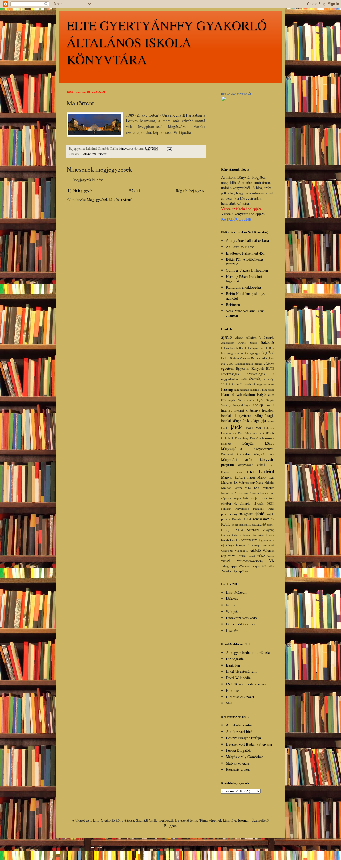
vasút (252, 556)
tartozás (236, 535)
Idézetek (232, 598)
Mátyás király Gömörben (244, 756)
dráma (258, 363)
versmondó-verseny (250, 561)
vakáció (255, 550)
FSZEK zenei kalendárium (246, 684)
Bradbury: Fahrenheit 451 (245, 253)
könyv (269, 443)
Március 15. (229, 482)
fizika (271, 390)
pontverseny (229, 514)
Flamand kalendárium (238, 394)
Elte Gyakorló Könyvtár (236, 93)
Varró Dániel (237, 556)
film (264, 390)
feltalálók (255, 390)
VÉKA (261, 556)
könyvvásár (245, 465)
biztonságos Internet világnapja (240, 353)
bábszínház (228, 348)
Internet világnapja (247, 410)
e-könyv (269, 363)
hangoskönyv (241, 405)
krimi (261, 464)
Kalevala (269, 428)
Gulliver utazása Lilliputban (247, 270)
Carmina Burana (250, 358)
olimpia (245, 503)
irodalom (268, 410)
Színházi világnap (260, 529)
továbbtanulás (230, 540)
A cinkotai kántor (239, 725)
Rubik (225, 524)
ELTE (270, 368)
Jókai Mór (253, 428)
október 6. (229, 503)
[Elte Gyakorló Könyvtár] (237, 156)
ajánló (226, 337)
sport (235, 524)
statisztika (245, 524)
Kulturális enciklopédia (243, 287)
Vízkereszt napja (249, 566)
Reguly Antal (241, 519)
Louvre (86, 154)
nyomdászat (267, 498)
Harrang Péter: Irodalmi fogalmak (244, 279)
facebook (250, 384)
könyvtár (243, 453)
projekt (270, 514)
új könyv (227, 545)
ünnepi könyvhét (263, 545)
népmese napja (231, 498)
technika (258, 535)
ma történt (99, 154)
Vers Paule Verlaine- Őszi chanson (245, 313)
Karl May (244, 433)
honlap (258, 404)
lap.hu (230, 605)
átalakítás (267, 342)
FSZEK (241, 400)
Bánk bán (233, 665)
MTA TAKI (253, 488)
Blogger (170, 825)
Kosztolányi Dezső (246, 438)
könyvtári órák (237, 459)
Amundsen (227, 342)
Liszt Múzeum (236, 592)
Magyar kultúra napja (238, 477)
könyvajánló (231, 448)
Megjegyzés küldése (88, 179)
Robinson (233, 304)
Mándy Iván (265, 477)
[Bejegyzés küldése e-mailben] (169, 148)
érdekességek (230, 374)
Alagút (239, 337)
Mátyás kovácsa (237, 763)
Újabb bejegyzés (80, 190)
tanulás (225, 535)
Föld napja (228, 400)
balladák (241, 348)
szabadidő (259, 524)
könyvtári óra (264, 454)
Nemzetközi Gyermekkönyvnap (254, 493)
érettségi (255, 378)
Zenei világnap (231, 571)
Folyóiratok (265, 394)
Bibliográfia (235, 658)
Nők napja (250, 498)
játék (236, 427)
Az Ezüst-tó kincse (240, 246)
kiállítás (268, 433)
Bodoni (234, 358)
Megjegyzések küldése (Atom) (109, 199)
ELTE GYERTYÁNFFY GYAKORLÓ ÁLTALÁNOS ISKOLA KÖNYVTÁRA (167, 42)
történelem (249, 539)
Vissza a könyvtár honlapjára (243, 213)
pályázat (226, 508)
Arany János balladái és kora (247, 240)
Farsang (227, 389)
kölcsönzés (266, 438)
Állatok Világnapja (260, 337)
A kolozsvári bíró (239, 731)
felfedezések (241, 390)
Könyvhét (227, 454)
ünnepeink (243, 545)
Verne (270, 556)
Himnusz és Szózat (240, 696)
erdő (244, 379)
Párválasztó (242, 508)
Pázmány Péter (263, 508)
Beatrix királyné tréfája (243, 737)
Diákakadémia (244, 363)
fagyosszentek (265, 384)
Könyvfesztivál (264, 449)
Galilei (251, 400)
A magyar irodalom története (248, 652)
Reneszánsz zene (238, 769)
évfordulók (236, 384)
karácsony (228, 432)
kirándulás (227, 438)
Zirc (245, 571)
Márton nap (247, 482)
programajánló (251, 513)
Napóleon (227, 493)
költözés (226, 444)
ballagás (253, 348)
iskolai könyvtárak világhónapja (247, 415)
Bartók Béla (267, 348)
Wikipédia (268, 566)
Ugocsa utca (266, 540)
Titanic (270, 535)
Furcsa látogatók (238, 750)
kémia (257, 433)
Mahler (231, 702)
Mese (259, 482)
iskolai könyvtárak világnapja (243, 420)
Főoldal (134, 190)
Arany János (247, 342)
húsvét (270, 405)
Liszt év (232, 630)
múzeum (268, 487)
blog (264, 352)
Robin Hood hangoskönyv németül (245, 296)
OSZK (270, 503)
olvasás (259, 503)
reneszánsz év (263, 518)
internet (226, 410)
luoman (243, 820)
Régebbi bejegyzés (190, 190)
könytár (248, 443)
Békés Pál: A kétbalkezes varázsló (244, 261)
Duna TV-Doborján (240, 623)
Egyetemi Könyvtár (250, 368)
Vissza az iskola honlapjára (241, 208)
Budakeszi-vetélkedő (241, 617)
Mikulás (269, 482)
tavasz (247, 535)
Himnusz (232, 690)
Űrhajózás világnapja (234, 550)
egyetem (227, 368)
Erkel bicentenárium (241, 671)
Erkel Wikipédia (238, 677)
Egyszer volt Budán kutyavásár (249, 744)
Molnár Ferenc (232, 487)
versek (226, 560)
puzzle (225, 519)
